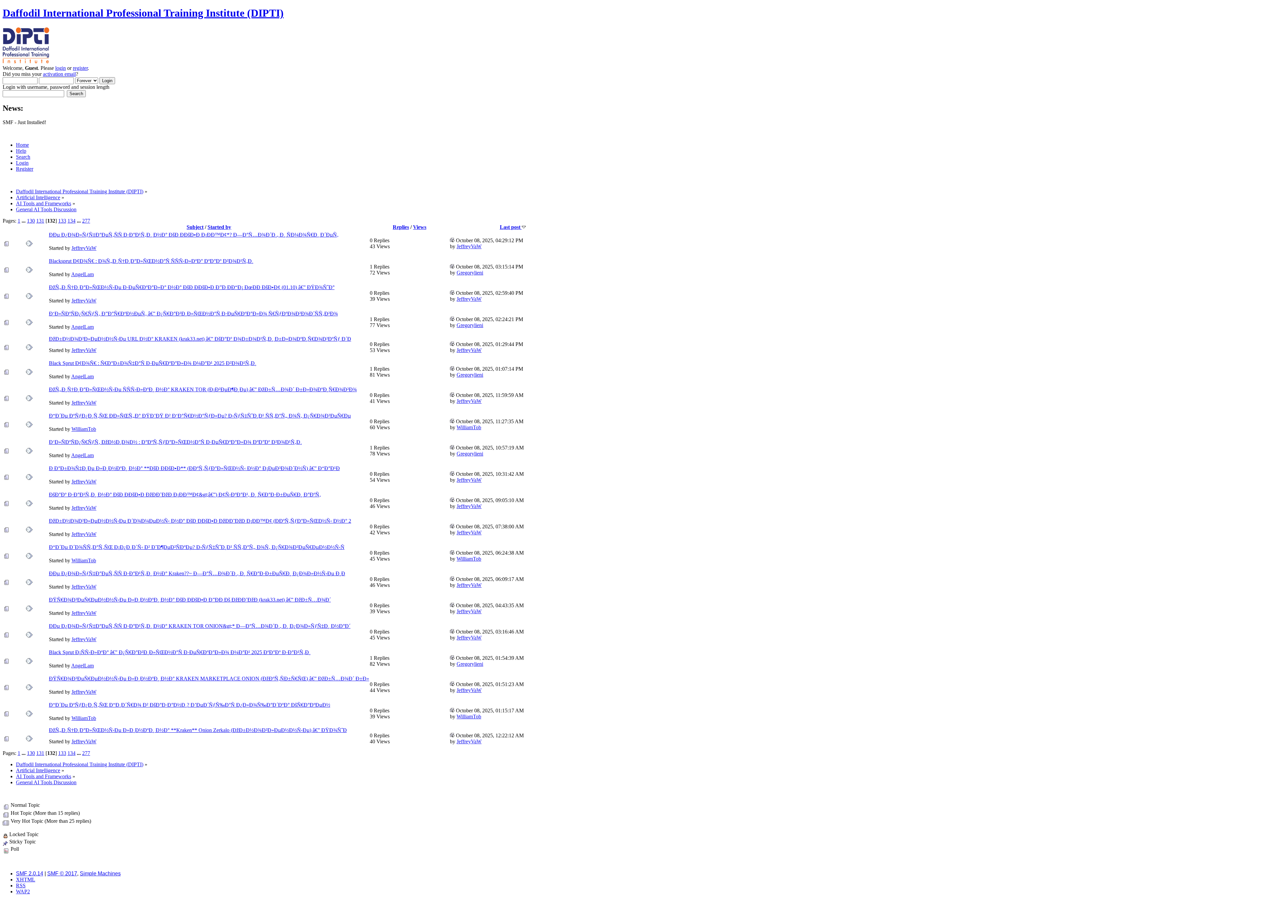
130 (31, 221)
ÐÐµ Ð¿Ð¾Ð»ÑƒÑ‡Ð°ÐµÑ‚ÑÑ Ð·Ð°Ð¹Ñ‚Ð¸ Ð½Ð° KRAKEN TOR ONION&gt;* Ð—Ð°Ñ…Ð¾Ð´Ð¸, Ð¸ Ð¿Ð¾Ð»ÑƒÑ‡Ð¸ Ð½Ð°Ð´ (200, 626)
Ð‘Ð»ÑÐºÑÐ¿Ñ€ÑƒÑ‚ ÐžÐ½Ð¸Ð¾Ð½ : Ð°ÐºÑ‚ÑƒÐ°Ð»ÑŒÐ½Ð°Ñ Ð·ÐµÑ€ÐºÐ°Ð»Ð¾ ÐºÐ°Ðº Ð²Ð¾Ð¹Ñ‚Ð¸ (175, 442)
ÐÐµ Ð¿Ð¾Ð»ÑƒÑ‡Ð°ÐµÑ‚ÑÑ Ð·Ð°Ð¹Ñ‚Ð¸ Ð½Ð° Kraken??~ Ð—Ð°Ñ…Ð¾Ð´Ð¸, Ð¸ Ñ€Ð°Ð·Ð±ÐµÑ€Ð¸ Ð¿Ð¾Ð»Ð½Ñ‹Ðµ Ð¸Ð (197, 573)
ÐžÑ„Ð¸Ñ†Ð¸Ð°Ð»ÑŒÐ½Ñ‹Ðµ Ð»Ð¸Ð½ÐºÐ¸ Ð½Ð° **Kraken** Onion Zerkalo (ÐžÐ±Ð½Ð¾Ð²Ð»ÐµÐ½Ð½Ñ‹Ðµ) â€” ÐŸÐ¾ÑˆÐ (198, 730)
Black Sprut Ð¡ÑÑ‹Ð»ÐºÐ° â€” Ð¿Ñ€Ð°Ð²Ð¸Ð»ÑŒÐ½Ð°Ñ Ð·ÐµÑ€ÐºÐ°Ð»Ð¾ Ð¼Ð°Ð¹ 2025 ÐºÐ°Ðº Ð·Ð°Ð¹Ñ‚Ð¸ (180, 652)
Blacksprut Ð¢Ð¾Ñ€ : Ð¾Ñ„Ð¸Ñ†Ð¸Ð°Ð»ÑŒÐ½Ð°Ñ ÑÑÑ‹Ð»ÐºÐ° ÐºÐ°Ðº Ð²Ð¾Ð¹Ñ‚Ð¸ (151, 261)
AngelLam (82, 274)
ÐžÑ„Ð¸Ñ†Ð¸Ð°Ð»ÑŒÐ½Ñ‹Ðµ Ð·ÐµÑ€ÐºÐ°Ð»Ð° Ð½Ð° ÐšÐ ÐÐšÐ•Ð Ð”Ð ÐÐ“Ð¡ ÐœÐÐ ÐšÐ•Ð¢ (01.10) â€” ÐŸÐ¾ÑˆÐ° (192, 287)
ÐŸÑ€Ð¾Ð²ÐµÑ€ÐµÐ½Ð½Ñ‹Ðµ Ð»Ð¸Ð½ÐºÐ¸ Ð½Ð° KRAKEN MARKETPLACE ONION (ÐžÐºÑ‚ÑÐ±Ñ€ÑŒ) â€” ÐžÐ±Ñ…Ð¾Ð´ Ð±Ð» (209, 678)
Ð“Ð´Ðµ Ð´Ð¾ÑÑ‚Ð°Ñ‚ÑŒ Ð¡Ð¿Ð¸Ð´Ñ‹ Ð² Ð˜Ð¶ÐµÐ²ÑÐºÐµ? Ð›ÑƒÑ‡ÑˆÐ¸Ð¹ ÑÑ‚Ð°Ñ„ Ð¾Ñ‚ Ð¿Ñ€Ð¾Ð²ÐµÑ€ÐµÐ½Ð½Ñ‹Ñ (197, 547)
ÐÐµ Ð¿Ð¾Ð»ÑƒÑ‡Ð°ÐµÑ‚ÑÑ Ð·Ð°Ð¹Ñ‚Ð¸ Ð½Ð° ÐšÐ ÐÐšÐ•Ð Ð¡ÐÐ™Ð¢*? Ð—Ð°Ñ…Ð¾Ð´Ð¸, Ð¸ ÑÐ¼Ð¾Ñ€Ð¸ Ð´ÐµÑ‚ (194, 235)
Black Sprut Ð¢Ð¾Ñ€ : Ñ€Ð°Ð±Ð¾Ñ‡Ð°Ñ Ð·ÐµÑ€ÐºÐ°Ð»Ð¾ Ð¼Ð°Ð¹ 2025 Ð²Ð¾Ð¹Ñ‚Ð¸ (152, 363)
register (80, 68)
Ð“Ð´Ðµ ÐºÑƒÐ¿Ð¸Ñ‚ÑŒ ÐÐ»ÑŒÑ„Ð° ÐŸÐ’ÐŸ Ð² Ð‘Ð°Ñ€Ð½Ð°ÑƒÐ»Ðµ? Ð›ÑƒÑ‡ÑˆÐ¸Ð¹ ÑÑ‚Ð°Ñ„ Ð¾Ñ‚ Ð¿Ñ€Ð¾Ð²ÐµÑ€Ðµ (200, 416)
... (24, 221)
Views (419, 227)
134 (71, 221)
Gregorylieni (470, 272)
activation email (59, 74)
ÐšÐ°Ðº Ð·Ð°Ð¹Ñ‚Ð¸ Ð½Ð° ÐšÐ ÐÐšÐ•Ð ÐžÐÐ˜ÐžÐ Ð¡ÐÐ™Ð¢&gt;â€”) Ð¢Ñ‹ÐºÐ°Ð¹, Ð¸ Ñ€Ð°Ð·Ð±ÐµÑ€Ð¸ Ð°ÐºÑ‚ (185, 494)
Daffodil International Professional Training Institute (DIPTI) (143, 13)
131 (40, 221)
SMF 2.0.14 (29, 873)
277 (86, 221)
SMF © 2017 (62, 873)
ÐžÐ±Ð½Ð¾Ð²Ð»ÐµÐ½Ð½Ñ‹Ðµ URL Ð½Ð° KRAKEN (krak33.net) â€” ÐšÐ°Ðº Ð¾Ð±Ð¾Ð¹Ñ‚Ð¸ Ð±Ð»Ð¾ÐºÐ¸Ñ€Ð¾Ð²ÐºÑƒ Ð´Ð (200, 339)
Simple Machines (100, 873)
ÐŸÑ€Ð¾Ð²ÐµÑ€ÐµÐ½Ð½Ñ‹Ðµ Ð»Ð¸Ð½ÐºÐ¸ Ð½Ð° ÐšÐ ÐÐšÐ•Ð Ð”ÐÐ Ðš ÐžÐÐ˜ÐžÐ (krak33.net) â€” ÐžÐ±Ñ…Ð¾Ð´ (190, 600)
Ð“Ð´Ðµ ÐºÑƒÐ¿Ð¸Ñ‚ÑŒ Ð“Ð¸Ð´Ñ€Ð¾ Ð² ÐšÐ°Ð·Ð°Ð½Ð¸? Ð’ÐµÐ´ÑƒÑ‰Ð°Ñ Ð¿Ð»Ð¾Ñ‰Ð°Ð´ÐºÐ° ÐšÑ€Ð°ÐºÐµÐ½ (189, 705)
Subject (195, 227)
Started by (219, 227)
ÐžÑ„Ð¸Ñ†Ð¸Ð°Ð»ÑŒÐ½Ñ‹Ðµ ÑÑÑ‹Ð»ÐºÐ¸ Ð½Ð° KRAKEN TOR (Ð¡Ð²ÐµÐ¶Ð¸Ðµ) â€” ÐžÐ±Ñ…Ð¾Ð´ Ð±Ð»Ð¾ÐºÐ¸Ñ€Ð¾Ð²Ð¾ (203, 389)
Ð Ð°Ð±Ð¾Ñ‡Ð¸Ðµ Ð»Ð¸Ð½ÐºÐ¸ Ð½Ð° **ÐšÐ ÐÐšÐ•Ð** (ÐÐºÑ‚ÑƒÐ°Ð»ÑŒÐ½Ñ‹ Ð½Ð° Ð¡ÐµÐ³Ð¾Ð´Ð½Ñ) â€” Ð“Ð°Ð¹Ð (194, 468)
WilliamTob (83, 429)
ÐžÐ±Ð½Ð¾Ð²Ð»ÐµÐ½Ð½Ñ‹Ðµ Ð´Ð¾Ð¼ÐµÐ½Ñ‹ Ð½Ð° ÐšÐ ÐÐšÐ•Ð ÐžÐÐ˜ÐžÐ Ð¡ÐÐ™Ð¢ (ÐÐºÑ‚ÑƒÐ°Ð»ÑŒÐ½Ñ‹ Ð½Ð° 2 (200, 521)
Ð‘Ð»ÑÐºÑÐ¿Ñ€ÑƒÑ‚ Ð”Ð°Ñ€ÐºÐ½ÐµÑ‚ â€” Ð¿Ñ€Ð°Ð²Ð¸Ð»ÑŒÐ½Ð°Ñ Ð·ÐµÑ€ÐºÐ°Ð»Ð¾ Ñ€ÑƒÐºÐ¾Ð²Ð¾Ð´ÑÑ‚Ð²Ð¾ (193, 313)
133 (62, 221)
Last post (511, 227)
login (60, 68)
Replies (401, 227)
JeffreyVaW (83, 248)
